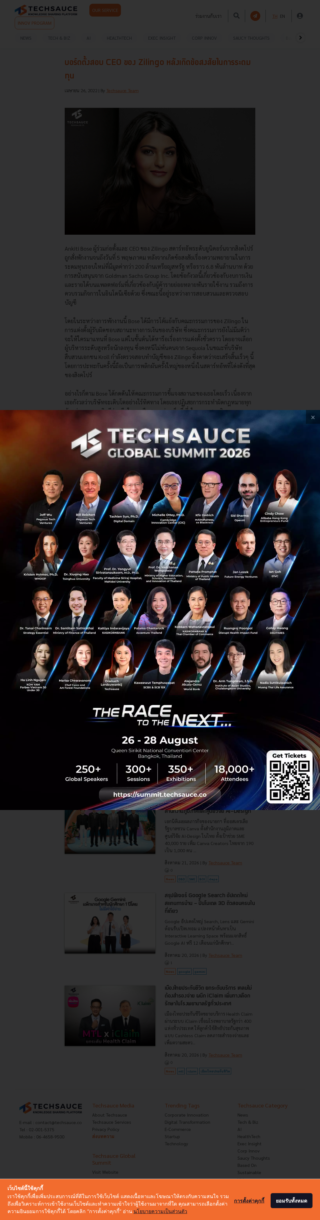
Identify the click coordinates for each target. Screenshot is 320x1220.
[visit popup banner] (160, 610)
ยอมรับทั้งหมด (291, 1201)
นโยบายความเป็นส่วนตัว (160, 1211)
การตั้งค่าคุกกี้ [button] (249, 1201)
